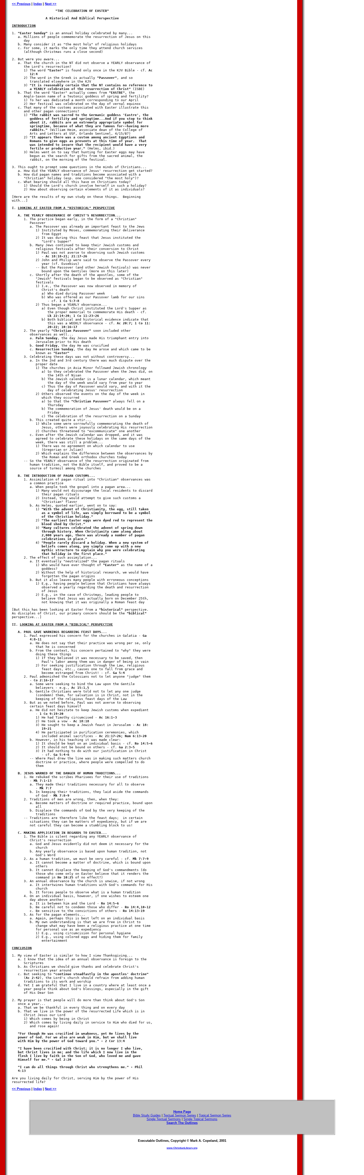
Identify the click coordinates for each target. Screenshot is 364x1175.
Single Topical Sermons (200, 1119)
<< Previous (21, 4)
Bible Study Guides (147, 1115)
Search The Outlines (182, 1123)
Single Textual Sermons (164, 1119)
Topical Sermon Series (215, 1115)
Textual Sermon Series (179, 1115)
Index (37, 4)
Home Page (182, 1112)
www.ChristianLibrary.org (182, 1147)
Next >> (50, 4)
